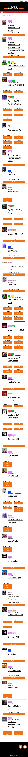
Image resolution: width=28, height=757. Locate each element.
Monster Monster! (15, 234)
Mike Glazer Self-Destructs (15, 521)
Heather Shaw (14, 381)
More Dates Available (19, 321)
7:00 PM (7, 137)
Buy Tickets (14, 35)
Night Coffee (13, 560)
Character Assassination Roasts (14, 724)
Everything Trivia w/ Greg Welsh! (15, 102)
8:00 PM (7, 74)
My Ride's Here (14, 670)
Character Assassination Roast (14, 27)
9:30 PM (7, 734)
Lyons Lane (13, 653)
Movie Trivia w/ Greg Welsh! (14, 359)
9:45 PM (7, 201)
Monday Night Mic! (16, 84)
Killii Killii (11, 174)
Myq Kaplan (13, 455)
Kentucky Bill (13, 438)
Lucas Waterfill (14, 540)
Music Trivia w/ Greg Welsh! (14, 416)
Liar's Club (12, 284)
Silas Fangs (13, 687)
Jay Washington (14, 577)
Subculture (12, 495)
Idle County (13, 250)
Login (26, 1)
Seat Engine (16, 755)
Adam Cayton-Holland (14, 398)
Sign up (21, 1)
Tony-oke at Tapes (16, 130)
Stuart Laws (13, 475)
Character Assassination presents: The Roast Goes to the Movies (16, 47)
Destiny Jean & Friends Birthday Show (15, 158)
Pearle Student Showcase (14, 597)
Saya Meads (13, 191)
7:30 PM (7, 92)
